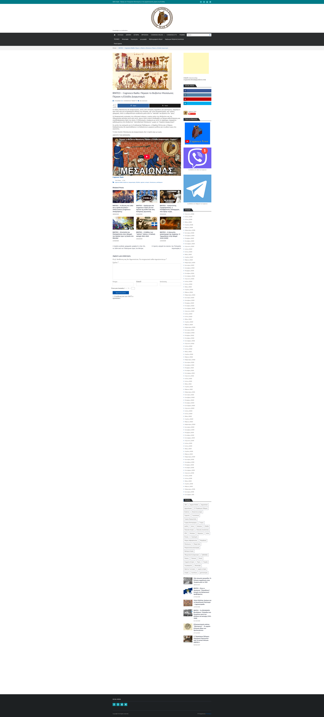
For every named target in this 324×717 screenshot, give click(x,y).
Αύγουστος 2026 (189, 214)
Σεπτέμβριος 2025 (190, 243)
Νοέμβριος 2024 (189, 270)
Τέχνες (198, 562)
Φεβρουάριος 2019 (190, 457)
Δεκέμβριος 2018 (189, 462)
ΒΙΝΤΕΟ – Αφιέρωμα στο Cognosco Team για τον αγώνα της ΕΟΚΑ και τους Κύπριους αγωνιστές (145, 208)
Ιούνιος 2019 (188, 446)
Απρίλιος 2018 (189, 484)
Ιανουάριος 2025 (189, 265)
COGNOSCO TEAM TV (130, 100)
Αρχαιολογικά (188, 508)
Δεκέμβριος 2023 (189, 300)
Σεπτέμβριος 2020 (190, 405)
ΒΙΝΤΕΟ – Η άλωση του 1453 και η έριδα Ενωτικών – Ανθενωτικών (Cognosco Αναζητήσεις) (123, 208)
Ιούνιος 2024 (188, 284)
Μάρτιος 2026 (189, 227)
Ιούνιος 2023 (188, 316)
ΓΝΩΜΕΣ (182, 35)
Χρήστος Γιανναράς (189, 569)
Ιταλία (207, 533)
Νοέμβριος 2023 (189, 303)
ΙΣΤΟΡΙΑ (136, 35)
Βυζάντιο (125, 182)
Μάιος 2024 (188, 287)
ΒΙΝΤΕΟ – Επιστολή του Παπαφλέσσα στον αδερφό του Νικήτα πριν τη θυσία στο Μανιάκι (123, 235)
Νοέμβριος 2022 (189, 335)
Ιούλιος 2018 (188, 475)
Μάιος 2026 (188, 222)
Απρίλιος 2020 (189, 419)
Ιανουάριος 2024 (189, 297)
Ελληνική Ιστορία (189, 530)
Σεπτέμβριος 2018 (190, 470)
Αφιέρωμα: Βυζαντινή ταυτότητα (174, 39)
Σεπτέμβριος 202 (189, 494)
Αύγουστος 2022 (189, 343)
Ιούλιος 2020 (188, 411)
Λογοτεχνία (134, 39)
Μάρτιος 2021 (189, 389)
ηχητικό (143, 182)
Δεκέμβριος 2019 (189, 430)
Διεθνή (186, 526)
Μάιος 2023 (188, 319)
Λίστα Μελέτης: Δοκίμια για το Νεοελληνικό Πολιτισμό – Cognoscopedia (202, 602)
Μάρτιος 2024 (189, 292)
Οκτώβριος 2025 (189, 241)
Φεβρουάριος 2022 (190, 359)
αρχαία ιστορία (202, 569)
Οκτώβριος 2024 (189, 273)
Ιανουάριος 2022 (189, 362)
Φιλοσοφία (125, 39)
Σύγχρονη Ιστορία (189, 562)
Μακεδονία (203, 540)
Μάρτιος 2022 (189, 357)
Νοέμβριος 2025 (189, 238)
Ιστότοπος (163, 282)
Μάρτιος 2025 (189, 260)
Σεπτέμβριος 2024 (190, 276)
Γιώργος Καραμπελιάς (190, 519)
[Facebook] (201, 2)
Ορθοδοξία (205, 555)
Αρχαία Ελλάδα (194, 505)
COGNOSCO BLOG (157, 35)
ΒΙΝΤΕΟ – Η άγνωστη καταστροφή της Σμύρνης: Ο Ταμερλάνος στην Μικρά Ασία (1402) (170, 235)
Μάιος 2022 (188, 351)
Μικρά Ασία (197, 544)
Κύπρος (186, 537)
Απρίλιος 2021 (189, 386)
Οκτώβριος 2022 (189, 338)
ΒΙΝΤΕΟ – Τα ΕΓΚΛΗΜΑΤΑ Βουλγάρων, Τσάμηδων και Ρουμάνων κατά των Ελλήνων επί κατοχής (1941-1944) (202, 614)
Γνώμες (202, 522)
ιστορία (147, 182)
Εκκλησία (199, 526)
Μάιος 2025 (188, 254)
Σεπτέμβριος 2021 (190, 373)
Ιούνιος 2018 (188, 478)
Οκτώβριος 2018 (189, 467)
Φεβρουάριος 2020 (190, 424)
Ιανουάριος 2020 (189, 427)
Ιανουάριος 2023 (189, 330)
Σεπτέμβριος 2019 (190, 438)
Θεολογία (192, 533)
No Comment (143, 100)
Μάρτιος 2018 (189, 486)
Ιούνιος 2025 (188, 252)
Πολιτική (193, 558)
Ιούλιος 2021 (188, 378)
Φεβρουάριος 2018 (190, 489)
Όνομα (115, 282)
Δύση (192, 526)
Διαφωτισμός (132, 182)
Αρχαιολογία (204, 505)
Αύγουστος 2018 (189, 473)
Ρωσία (200, 558)
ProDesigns (208, 713)
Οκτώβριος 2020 (189, 403)
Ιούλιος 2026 (188, 216)
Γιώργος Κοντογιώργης (190, 522)
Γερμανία (187, 515)
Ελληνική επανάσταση (203, 530)
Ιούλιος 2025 (188, 249)
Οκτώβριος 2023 (189, 305)
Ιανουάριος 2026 (189, 233)
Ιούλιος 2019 (188, 443)
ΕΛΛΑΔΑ (120, 35)
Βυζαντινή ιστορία (197, 512)
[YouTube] (207, 2)
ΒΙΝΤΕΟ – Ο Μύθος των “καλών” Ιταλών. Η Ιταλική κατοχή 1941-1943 (145, 234)
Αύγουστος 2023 (189, 311)
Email (138, 282)
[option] (146, 2)
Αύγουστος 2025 (189, 246)
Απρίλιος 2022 (189, 354)
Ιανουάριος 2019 (189, 459)
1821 (185, 505)
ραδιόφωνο (159, 182)
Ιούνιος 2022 (188, 349)
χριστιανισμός (203, 572)
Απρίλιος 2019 (189, 451)
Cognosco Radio (119, 182)
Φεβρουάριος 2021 (190, 392)
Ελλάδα (138, 182)
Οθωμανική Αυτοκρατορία (191, 555)
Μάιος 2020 (188, 416)
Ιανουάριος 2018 (189, 492)
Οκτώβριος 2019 (189, 435)
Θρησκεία (200, 533)
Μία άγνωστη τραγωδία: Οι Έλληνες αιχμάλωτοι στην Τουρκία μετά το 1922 (202, 580)
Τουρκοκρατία (188, 565)
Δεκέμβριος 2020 (189, 397)
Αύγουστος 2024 (189, 279)
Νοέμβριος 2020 (189, 400)
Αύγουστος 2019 (189, 440)
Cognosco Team (118, 177)
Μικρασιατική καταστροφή (191, 547)
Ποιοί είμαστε (118, 43)
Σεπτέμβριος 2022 (190, 341)
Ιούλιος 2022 (188, 346)
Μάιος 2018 (188, 481)
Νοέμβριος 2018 (189, 465)
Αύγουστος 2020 (189, 408)
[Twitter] (210, 2)
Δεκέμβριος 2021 (189, 365)
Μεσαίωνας (153, 182)
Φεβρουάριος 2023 (190, 327)
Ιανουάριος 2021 (189, 395)
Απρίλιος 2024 (189, 289)
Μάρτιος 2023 (189, 324)
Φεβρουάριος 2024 (190, 295)
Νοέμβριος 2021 (189, 368)
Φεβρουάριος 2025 (190, 262)
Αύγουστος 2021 (189, 376)
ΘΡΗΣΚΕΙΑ (144, 35)
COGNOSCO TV (172, 35)
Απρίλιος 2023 (189, 322)
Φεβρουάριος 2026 (190, 230)
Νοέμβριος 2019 (189, 432)
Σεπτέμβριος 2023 (190, 308)
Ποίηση (186, 558)
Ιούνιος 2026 (188, 219)
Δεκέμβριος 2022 (189, 332)
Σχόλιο (116, 262)
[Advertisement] (196, 63)
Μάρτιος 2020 (189, 421)
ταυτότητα (194, 572)
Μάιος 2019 (188, 448)
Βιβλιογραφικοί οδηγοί (155, 39)
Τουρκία (205, 562)
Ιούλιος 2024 (188, 281)
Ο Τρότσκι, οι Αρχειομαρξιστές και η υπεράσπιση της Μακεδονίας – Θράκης (141, 2)
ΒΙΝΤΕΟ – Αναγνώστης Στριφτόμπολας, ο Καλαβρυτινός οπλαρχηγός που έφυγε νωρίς (169, 208)
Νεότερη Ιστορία (188, 551)
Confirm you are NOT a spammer (123, 297)
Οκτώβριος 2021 (189, 370)
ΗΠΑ (185, 533)
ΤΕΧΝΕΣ (116, 39)
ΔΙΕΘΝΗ (128, 35)
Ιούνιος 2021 (188, 381)
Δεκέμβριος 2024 (189, 268)
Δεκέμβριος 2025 (189, 235)
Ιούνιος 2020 (188, 413)
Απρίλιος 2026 (189, 225)
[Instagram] (204, 2)
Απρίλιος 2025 (189, 257)
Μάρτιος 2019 (189, 454)
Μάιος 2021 (188, 384)
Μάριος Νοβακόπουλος (190, 540)
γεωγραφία (143, 39)
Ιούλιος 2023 (188, 314)
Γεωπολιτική (195, 515)
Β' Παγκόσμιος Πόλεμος (200, 508)
